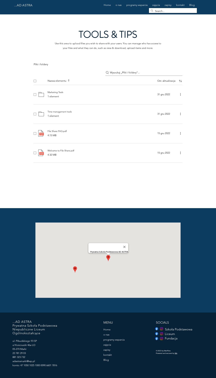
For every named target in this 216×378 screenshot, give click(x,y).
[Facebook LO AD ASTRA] (157, 334)
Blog (106, 359)
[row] (108, 80)
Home (107, 329)
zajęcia (107, 344)
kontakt (107, 354)
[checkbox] (35, 81)
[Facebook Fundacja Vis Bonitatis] (157, 329)
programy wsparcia (114, 339)
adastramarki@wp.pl (23, 361)
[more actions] (180, 94)
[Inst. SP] (162, 329)
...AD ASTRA (23, 5)
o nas (106, 334)
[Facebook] (157, 339)
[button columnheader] (180, 81)
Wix (176, 353)
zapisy (106, 349)
